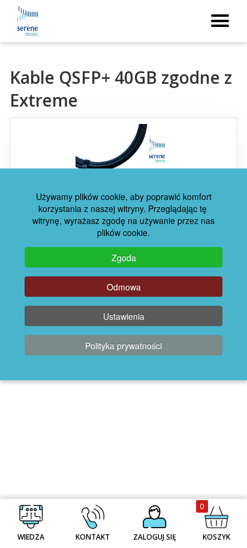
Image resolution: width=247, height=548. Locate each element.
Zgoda (124, 257)
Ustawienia (123, 316)
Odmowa (124, 286)
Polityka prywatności (123, 345)
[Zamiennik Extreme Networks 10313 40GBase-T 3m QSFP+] (124, 160)
